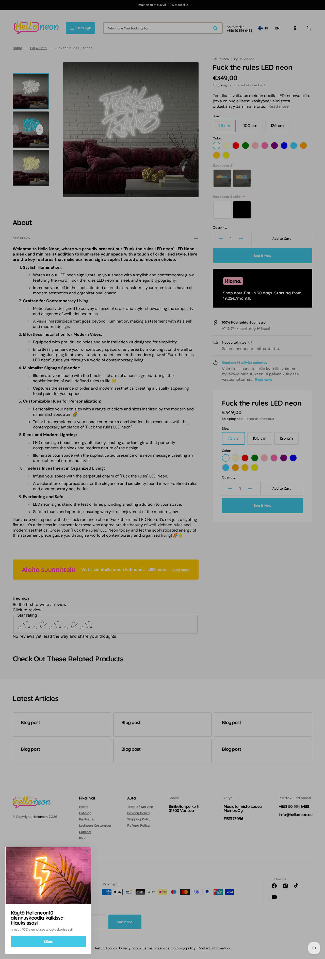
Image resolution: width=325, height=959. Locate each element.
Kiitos (48, 941)
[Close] (87, 851)
